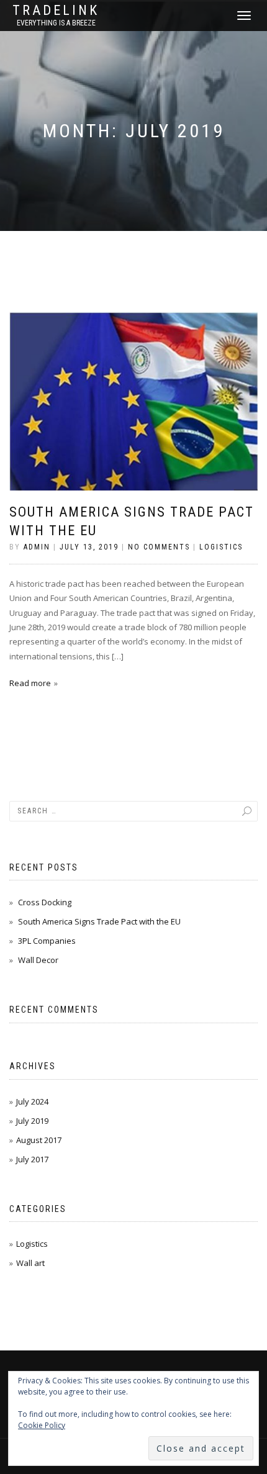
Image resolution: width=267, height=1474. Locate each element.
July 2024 (32, 1101)
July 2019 (32, 1120)
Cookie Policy (41, 1425)
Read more (30, 683)
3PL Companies (47, 940)
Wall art (30, 1262)
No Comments (159, 547)
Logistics (221, 547)
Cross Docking (44, 902)
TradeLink (55, 10)
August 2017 (38, 1140)
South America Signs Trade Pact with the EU (99, 921)
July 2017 (32, 1159)
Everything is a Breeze (56, 23)
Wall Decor (38, 959)
